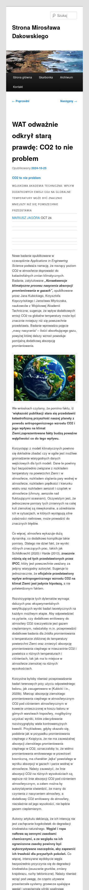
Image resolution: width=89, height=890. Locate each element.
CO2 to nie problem (26, 177)
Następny (68, 101)
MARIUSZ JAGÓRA (26, 217)
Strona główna (22, 77)
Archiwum (66, 77)
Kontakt (18, 87)
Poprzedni (20, 101)
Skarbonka (46, 77)
